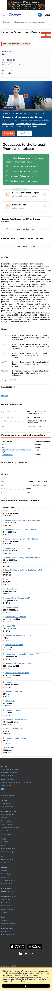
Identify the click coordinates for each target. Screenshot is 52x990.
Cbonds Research (7, 906)
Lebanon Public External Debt (16, 719)
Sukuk (3, 792)
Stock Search (5, 803)
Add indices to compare (26, 229)
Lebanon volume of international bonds (17, 548)
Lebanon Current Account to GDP (17, 598)
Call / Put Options (7, 824)
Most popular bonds (7, 796)
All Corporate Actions (8, 814)
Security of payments (8, 923)
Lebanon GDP (10, 626)
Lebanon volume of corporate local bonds (20, 529)
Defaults (4, 818)
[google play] (34, 946)
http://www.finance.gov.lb (36, 426)
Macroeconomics (6, 884)
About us (4, 920)
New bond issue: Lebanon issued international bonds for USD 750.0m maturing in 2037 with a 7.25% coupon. (29, 355)
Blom (7, 579)
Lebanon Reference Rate (14, 729)
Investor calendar (6, 834)
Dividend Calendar (7, 807)
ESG (2, 789)
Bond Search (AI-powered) (9, 772)
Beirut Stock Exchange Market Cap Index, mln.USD (23, 570)
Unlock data (8, 133)
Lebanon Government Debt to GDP (18, 663)
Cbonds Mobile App (7, 852)
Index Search (5, 870)
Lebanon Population (12, 710)
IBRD (4, 444)
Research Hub (5, 902)
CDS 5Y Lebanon (11, 589)
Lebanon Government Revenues (17, 673)
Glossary (4, 912)
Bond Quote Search (7, 776)
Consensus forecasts (8, 880)
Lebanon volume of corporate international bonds (21, 520)
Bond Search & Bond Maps (9, 769)
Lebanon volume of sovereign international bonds (21, 557)
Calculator (4, 931)
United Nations (7, 455)
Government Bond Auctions (10, 827)
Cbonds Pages (6, 786)
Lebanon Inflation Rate (13, 691)
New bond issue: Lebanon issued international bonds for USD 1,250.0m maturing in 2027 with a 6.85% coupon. (30, 338)
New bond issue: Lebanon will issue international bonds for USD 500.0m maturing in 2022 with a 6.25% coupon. (30, 364)
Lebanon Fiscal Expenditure (15, 617)
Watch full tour (24, 133)
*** (18, 64)
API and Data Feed (7, 859)
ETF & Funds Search (7, 891)
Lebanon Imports (11, 682)
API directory (5, 863)
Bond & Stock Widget (8, 848)
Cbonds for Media (7, 909)
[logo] (15, 15)
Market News (5, 899)
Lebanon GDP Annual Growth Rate (18, 635)
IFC (3, 447)
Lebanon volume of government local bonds (21, 539)
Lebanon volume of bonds (14, 511)
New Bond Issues (6, 821)
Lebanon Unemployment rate (16, 738)
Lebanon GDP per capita (14, 645)
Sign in (47, 15)
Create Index (5, 877)
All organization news (9, 380)
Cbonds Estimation (7, 779)
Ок (26, 986)
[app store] (17, 946)
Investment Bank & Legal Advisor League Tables (16, 782)
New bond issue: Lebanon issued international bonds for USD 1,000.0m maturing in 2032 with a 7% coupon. (30, 346)
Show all (4, 396)
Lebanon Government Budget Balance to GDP (22, 654)
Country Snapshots (7, 874)
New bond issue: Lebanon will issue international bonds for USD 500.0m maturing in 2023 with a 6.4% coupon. (30, 373)
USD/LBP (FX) (8, 748)
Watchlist (4, 845)
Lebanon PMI (10, 701)
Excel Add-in (5, 842)
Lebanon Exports (11, 607)
